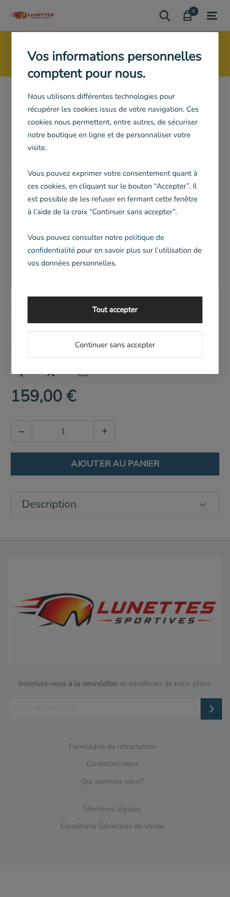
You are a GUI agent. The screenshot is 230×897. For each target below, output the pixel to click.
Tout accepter (115, 310)
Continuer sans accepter (115, 345)
